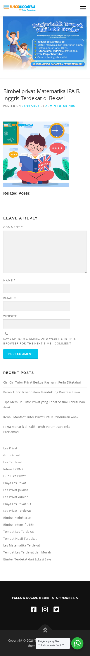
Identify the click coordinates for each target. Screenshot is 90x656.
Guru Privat (11, 455)
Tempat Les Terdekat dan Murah (27, 552)
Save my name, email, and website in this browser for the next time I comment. (39, 341)
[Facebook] (33, 609)
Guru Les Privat (14, 476)
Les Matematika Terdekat (21, 545)
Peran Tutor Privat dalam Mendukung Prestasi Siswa (41, 392)
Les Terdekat (12, 462)
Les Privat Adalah (15, 497)
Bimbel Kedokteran (17, 518)
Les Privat (10, 448)
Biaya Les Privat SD (17, 504)
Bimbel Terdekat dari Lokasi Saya (27, 559)
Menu (82, 8)
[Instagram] (45, 609)
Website (10, 316)
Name (9, 280)
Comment (13, 227)
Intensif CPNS (13, 469)
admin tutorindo (60, 106)
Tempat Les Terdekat (18, 531)
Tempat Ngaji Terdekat (20, 538)
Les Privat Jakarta (15, 490)
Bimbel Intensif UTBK (18, 524)
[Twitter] (56, 609)
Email (9, 298)
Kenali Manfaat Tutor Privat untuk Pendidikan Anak (40, 417)
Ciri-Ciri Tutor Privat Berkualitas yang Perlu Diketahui (42, 382)
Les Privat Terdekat (17, 511)
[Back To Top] (45, 630)
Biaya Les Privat (14, 483)
